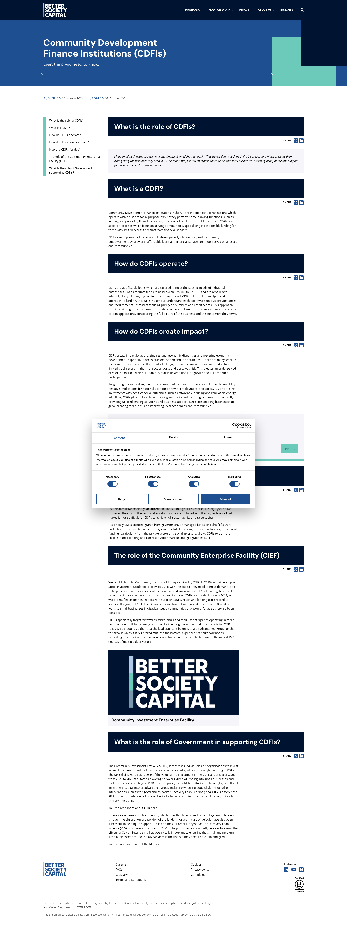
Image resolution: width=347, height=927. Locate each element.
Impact (244, 10)
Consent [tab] (119, 437)
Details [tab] (173, 437)
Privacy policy (200, 870)
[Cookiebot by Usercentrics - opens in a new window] (235, 425)
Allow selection (173, 499)
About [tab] (228, 437)
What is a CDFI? (59, 128)
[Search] (302, 10)
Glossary (122, 875)
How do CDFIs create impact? (69, 142)
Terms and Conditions (131, 880)
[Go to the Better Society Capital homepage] (55, 10)
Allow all (225, 499)
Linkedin (289, 448)
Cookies (196, 864)
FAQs (119, 870)
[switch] (153, 484)
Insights (286, 10)
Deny (121, 499)
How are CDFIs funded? (65, 149)
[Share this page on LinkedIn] (301, 140)
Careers (121, 864)
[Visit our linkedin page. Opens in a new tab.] (286, 869)
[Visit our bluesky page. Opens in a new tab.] (301, 869)
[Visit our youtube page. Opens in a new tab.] (293, 869)
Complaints (198, 875)
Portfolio (192, 10)
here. (154, 808)
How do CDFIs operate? (65, 135)
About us (265, 10)
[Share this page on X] (296, 140)
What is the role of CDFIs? (66, 121)
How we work (219, 10)
